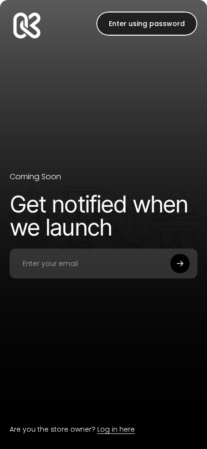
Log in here (116, 429)
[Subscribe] (180, 263)
